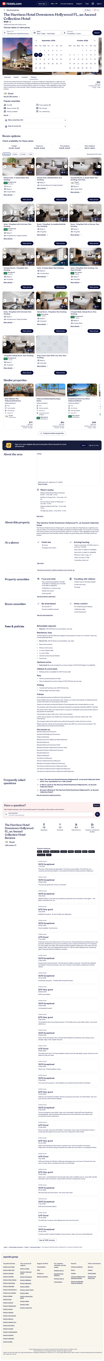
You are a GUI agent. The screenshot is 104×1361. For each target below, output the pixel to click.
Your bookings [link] (41, 1267)
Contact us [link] (40, 1273)
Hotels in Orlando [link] (8, 1276)
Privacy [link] (73, 1270)
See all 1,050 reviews (11, 96)
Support (79, 4)
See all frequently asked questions (49, 795)
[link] (96, 10)
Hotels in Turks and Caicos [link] (25, 1272)
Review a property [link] (42, 1276)
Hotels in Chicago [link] (8, 1273)
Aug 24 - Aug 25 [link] (14, 148)
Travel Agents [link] (58, 1282)
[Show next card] (100, 406)
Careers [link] (90, 1270)
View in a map (42, 484)
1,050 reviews (9, 845)
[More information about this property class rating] (10, 22)
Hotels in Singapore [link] (26, 1277)
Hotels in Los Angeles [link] (9, 1293)
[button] (40, 50)
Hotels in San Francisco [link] (10, 1289)
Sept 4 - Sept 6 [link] (90, 148)
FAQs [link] (38, 1270)
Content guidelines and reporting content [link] (78, 1277)
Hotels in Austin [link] (8, 1309)
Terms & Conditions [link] (77, 1267)
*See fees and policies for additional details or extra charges (55, 570)
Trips (87, 4)
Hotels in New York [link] (8, 1270)
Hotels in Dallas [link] (7, 1341)
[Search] (97, 814)
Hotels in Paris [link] (7, 1299)
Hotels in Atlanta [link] (8, 1312)
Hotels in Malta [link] (24, 1286)
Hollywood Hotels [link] (35, 1247)
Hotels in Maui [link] (24, 1293)
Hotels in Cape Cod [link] (26, 1307)
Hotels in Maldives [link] (25, 1280)
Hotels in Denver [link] (8, 1302)
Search (97, 33)
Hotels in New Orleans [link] (9, 1280)
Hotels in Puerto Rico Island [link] (26, 1297)
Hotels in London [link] (8, 1328)
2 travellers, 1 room (74, 33)
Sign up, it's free (94, 445)
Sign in (99, 4)
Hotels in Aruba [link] (24, 1268)
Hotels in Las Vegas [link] (9, 1267)
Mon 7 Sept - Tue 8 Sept (46, 33)
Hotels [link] (5, 1247)
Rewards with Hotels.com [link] (92, 1277)
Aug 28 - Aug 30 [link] (64, 148)
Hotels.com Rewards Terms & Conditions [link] (77, 1282)
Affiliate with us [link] (59, 1270)
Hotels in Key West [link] (9, 1325)
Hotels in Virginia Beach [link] (10, 1332)
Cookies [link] (73, 1273)
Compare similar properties (53, 433)
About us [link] (90, 1267)
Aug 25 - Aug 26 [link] (39, 148)
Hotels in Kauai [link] (24, 1301)
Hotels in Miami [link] (7, 1296)
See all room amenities (45, 615)
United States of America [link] (16, 1247)
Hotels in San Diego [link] (9, 1283)
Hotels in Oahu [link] (24, 1304)
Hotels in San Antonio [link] (9, 1315)
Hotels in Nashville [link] (8, 1286)
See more (40, 516)
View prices (27, 199)
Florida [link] (26, 1247)
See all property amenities (46, 596)
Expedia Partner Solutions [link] (58, 1274)
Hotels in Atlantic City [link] (9, 1322)
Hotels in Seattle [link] (8, 1335)
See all (6, 115)
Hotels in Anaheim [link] (8, 1338)
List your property (67, 4)
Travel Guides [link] (92, 1273)
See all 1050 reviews (47, 1240)
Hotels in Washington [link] (9, 1306)
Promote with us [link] (59, 1278)
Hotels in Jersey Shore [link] (27, 1290)
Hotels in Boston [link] (8, 1319)
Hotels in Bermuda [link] (25, 1283)
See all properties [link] (13, 10)
